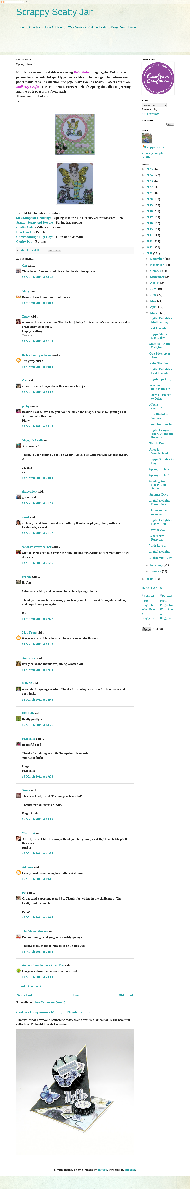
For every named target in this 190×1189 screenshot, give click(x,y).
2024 (149, 175)
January (156, 571)
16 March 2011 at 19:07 (37, 879)
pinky (25, 406)
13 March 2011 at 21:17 (37, 503)
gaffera (102, 1169)
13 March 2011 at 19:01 (37, 366)
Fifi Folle (28, 713)
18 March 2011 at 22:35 (37, 951)
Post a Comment (30, 986)
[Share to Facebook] (57, 250)
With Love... (157, 545)
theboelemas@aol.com (37, 355)
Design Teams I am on (124, 27)
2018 (149, 211)
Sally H (27, 683)
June (153, 295)
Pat (24, 892)
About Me (34, 27)
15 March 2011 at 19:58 (37, 776)
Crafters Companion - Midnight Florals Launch (53, 1012)
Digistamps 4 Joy (160, 379)
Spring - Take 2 (159, 469)
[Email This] (49, 250)
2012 (149, 247)
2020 (149, 199)
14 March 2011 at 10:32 (37, 644)
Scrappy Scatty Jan (55, 12)
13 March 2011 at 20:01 (37, 478)
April (154, 307)
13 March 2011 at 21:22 (37, 533)
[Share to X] (54, 250)
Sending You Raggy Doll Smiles (157, 484)
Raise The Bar (158, 363)
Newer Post (24, 995)
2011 (149, 253)
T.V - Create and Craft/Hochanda (87, 27)
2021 (149, 193)
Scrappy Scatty (154, 147)
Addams (27, 867)
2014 (149, 235)
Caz (24, 265)
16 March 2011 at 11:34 (37, 853)
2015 (149, 229)
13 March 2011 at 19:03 (37, 392)
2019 (149, 205)
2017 (149, 217)
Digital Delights (159, 551)
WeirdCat (28, 833)
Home (20, 27)
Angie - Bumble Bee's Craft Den (43, 965)
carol (25, 517)
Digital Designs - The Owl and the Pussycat (161, 433)
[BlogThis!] (52, 250)
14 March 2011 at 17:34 (37, 669)
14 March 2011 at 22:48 (37, 699)
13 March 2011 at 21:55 (37, 563)
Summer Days (158, 494)
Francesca (29, 738)
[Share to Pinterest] (59, 250)
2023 (149, 181)
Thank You (156, 443)
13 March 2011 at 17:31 (37, 341)
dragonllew (29, 491)
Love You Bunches (161, 424)
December (157, 258)
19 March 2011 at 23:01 (37, 977)
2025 (149, 169)
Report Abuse (152, 588)
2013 (149, 241)
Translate (153, 113)
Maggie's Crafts (32, 440)
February (157, 565)
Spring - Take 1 (159, 475)
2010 (149, 578)
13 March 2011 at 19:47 (37, 426)
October (156, 270)
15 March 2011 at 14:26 (37, 725)
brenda (26, 576)
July (153, 288)
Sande (26, 790)
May (153, 301)
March (155, 313)
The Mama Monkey (35, 931)
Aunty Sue (29, 658)
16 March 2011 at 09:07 (37, 819)
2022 (149, 187)
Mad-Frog (29, 632)
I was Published (54, 27)
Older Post (126, 995)
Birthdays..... (157, 529)
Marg (25, 291)
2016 (149, 223)
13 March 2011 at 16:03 (37, 302)
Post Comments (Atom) (49, 1002)
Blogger (130, 1169)
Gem (25, 380)
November (157, 264)
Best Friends (157, 328)
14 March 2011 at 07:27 (37, 618)
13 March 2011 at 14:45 (37, 277)
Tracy (26, 316)
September (157, 276)
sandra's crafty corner (37, 546)
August (155, 282)
